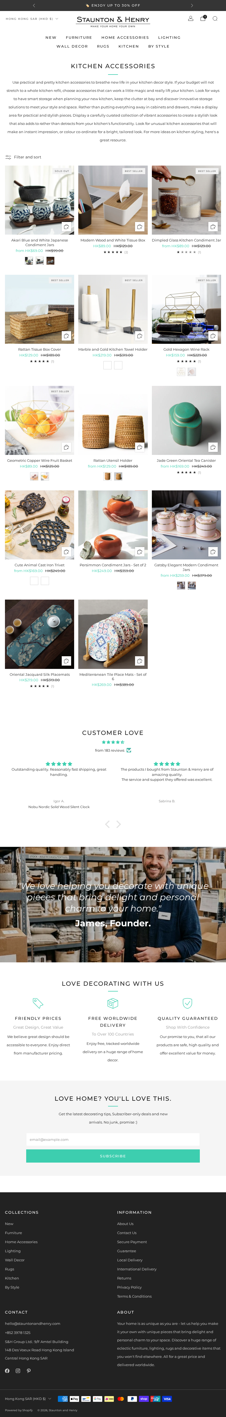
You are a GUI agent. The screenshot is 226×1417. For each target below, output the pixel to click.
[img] (113, 742)
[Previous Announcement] (33, 5)
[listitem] (113, 5)
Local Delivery (129, 1260)
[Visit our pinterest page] (28, 1371)
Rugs (103, 46)
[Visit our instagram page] (17, 1371)
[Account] (190, 18)
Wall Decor (72, 46)
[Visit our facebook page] (7, 1371)
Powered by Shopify (19, 1410)
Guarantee (126, 1251)
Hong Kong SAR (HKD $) (29, 19)
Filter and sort (27, 157)
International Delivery (137, 1269)
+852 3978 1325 (17, 1332)
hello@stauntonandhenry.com (32, 1323)
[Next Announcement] (192, 5)
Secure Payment (132, 1242)
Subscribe (113, 1156)
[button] (109, 824)
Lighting (169, 37)
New (51, 37)
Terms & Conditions (134, 1296)
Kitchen (129, 46)
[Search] (215, 18)
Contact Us (126, 1233)
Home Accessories (125, 37)
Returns (124, 1278)
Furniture (79, 37)
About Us (125, 1223)
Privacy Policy (129, 1287)
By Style (159, 46)
